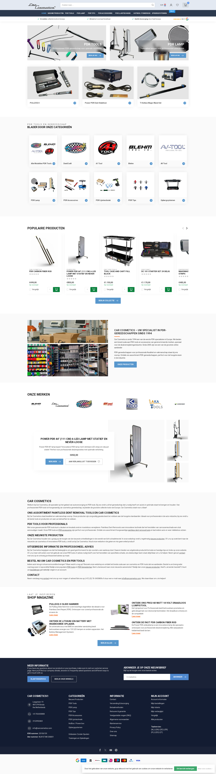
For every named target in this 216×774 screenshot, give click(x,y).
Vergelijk (35, 289)
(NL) (152, 730)
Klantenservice (38, 679)
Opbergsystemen (159, 13)
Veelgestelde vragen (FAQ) (120, 715)
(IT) (161, 732)
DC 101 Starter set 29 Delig (155, 271)
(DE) (161, 730)
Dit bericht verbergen (185, 769)
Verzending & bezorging (119, 703)
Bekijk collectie (106, 301)
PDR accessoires (65, 530)
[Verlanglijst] (177, 5)
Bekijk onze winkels (63, 679)
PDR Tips (91, 13)
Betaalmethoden (116, 707)
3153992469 (38, 721)
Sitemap (113, 735)
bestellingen (35, 570)
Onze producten (126, 364)
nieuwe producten (157, 539)
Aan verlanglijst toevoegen (82, 462)
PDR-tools (71, 567)
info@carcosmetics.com (131, 578)
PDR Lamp (81, 13)
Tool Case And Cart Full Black (117, 272)
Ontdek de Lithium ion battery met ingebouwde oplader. (70, 622)
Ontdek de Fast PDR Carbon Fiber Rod (154, 622)
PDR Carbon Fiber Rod (40, 271)
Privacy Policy (115, 727)
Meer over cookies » (205, 769)
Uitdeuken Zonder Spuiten (79, 734)
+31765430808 (39, 714)
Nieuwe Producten (56, 13)
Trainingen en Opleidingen (79, 738)
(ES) (157, 732)
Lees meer (53, 615)
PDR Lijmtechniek (122, 13)
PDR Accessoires (105, 13)
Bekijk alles (106, 643)
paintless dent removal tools (139, 530)
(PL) (152, 732)
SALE (172, 11)
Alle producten (157, 719)
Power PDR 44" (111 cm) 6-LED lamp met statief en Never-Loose (81, 273)
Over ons (113, 731)
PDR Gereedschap (85, 567)
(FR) (166, 730)
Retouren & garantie (118, 711)
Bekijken (53, 462)
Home (44, 13)
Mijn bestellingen (157, 703)
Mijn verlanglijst (157, 711)
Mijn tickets (155, 707)
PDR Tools (69, 13)
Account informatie (158, 699)
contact (182, 553)
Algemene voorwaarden (119, 719)
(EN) (157, 730)
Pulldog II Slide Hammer (63, 604)
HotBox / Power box (142, 13)
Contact (113, 699)
